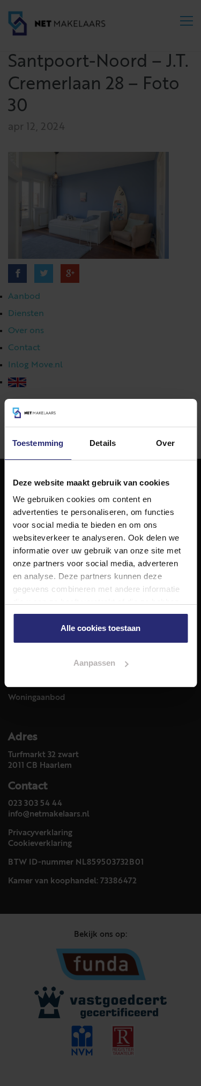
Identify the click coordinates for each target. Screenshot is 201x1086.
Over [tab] (165, 443)
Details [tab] (103, 443)
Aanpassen (94, 662)
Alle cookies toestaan (100, 628)
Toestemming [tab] (37, 443)
